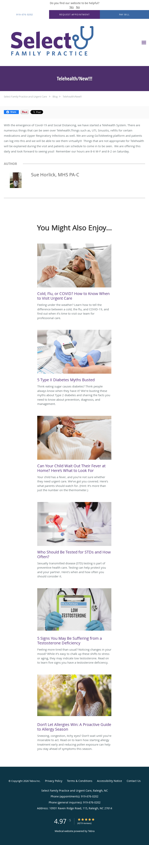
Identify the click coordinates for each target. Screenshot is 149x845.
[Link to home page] (69, 42)
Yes (71, 7)
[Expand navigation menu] (143, 42)
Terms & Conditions (79, 781)
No (78, 7)
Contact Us (134, 781)
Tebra (91, 831)
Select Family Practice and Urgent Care (25, 96)
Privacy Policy (53, 781)
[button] (74, 14)
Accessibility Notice (109, 781)
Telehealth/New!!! (72, 96)
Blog (55, 96)
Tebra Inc (34, 781)
